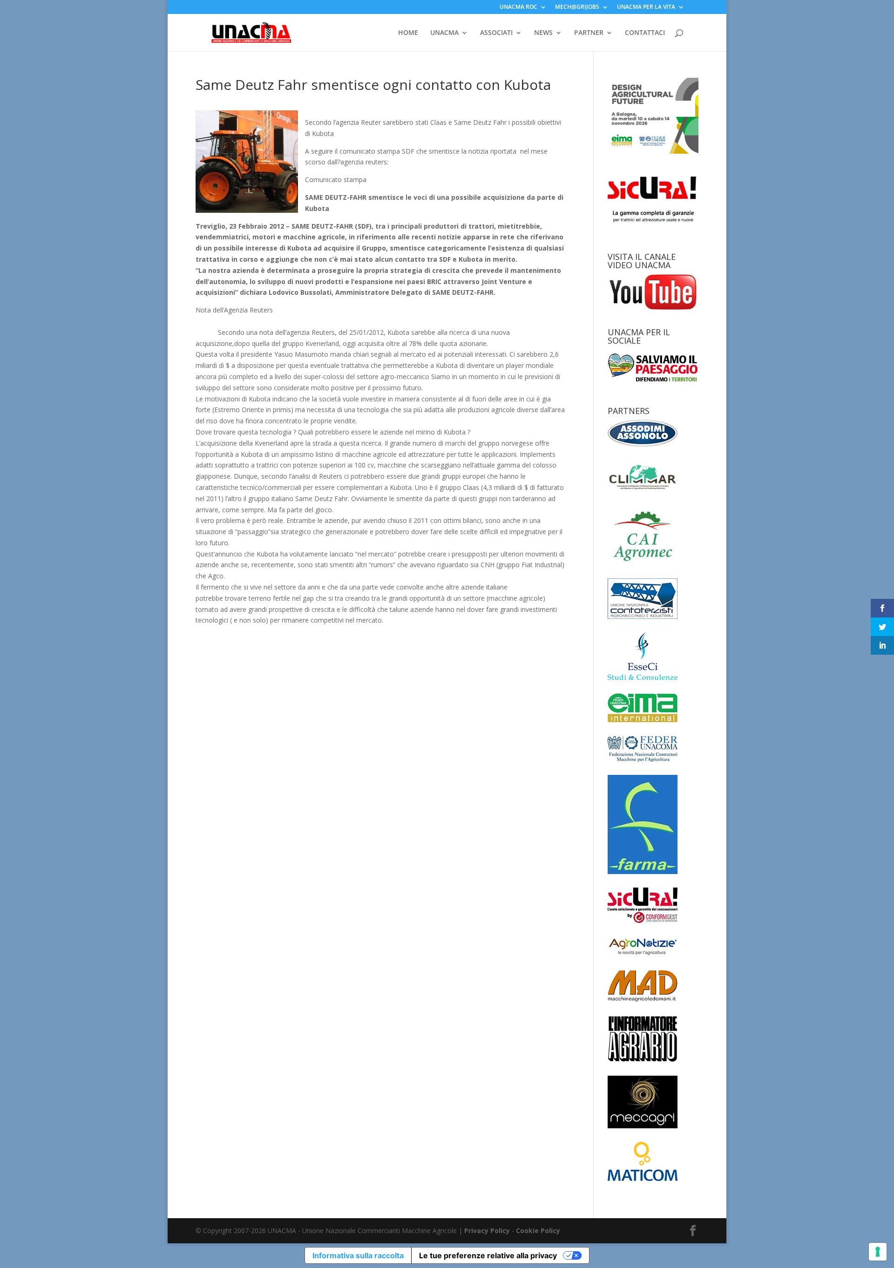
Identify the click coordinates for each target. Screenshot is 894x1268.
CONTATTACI (645, 33)
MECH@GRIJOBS (577, 7)
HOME (408, 33)
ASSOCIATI (496, 33)
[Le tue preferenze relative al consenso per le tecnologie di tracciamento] (878, 1252)
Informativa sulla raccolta (358, 1255)
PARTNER (588, 33)
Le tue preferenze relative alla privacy (488, 1255)
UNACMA (444, 33)
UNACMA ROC (518, 7)
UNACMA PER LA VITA (646, 7)
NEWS (543, 33)
